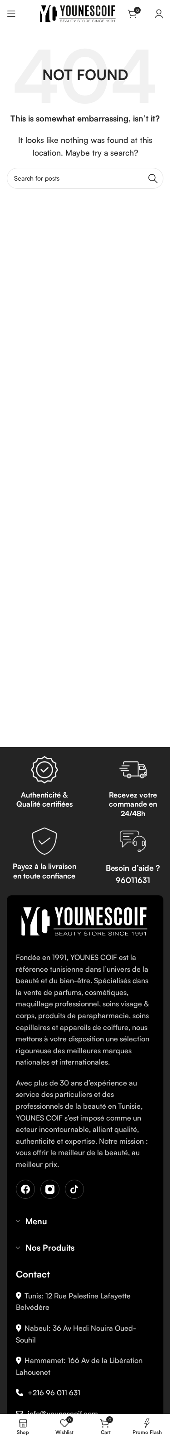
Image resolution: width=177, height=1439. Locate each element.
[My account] (159, 14)
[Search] (153, 178)
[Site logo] (77, 12)
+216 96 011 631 (54, 1392)
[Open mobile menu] (11, 14)
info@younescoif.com (63, 1413)
